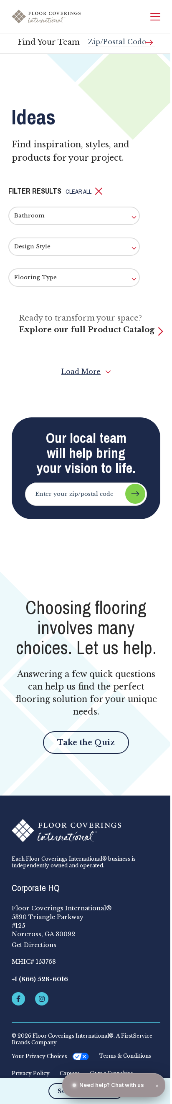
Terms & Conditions (125, 1056)
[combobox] (121, 38)
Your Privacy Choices (39, 1056)
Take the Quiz (86, 742)
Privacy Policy (31, 1073)
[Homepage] (46, 17)
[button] (84, 191)
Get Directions (34, 945)
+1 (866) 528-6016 (40, 979)
